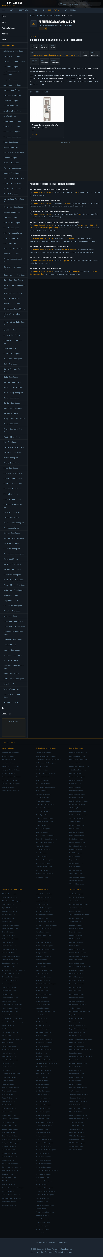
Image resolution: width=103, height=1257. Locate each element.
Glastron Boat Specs (11, 254)
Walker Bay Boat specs (77, 1136)
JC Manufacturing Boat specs (12, 1018)
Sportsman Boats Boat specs (46, 1149)
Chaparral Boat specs (43, 780)
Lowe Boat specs (41, 1015)
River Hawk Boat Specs (12, 489)
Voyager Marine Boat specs (45, 1212)
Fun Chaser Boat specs (44, 977)
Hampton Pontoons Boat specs (80, 1011)
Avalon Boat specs (8, 918)
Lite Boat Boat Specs (12, 353)
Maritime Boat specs (43, 1025)
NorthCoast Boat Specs (13, 408)
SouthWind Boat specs (10, 1129)
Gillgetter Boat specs (76, 1001)
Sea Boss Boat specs (43, 1098)
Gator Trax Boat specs (76, 990)
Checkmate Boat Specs (12, 183)
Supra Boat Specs (10, 616)
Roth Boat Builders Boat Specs (13, 505)
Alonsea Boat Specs (11, 66)
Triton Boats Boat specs (10, 1181)
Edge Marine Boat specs (10, 987)
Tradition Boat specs (9, 1177)
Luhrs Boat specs (42, 825)
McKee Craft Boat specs (10, 1049)
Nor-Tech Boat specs (9, 773)
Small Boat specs (42, 889)
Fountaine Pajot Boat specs (45, 804)
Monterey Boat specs (76, 835)
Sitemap (69, 1252)
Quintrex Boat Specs (11, 463)
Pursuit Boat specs (75, 856)
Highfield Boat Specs (12, 298)
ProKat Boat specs (75, 853)
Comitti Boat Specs (11, 194)
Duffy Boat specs (41, 966)
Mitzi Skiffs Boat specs (77, 1046)
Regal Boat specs (42, 853)
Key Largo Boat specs (43, 1004)
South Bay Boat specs (43, 1146)
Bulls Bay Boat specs (76, 949)
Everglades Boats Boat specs (79, 801)
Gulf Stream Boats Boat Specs (13, 260)
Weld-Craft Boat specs (77, 1143)
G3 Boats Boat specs (43, 980)
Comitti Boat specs (8, 966)
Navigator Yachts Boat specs (11, 770)
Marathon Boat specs (43, 1022)
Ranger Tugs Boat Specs (13, 478)
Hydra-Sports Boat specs (44, 815)
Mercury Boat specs (42, 1035)
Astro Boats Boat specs (44, 908)
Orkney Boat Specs (11, 413)
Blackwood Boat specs (43, 928)
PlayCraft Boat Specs (12, 437)
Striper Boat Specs (11, 600)
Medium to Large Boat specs (46, 748)
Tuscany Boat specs (42, 1198)
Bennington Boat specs (10, 928)
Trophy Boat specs (8, 1184)
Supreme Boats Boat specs (78, 1118)
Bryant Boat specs (8, 932)
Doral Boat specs (41, 790)
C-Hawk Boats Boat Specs (14, 152)
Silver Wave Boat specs (44, 1132)
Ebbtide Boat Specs (11, 228)
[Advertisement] (16, 728)
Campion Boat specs (9, 946)
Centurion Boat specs (76, 763)
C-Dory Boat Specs (11, 147)
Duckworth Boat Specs (12, 222)
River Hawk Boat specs (10, 1091)
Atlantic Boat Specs (11, 100)
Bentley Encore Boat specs (45, 921)
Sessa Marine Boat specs (10, 790)
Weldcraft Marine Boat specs (11, 1198)
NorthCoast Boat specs (10, 1060)
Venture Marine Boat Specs (14, 679)
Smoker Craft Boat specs (44, 1143)
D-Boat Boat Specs (11, 217)
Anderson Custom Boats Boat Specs (13, 73)
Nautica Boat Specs (11, 398)
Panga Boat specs (8, 1063)
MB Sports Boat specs (43, 1032)
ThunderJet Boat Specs (13, 640)
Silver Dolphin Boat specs (78, 1101)
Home (4, 10)
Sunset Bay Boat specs (44, 1174)
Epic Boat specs (7, 994)
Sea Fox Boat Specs (11, 528)
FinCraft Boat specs (76, 977)
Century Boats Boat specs (11, 956)
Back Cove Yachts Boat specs (46, 763)
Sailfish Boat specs (76, 863)
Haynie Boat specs (75, 1015)
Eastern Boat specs (76, 790)
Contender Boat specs (77, 777)
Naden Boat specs (75, 1053)
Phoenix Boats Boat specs (78, 1063)
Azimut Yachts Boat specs (11, 752)
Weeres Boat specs (42, 1219)
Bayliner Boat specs (42, 766)
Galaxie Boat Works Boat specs (46, 984)
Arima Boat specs (42, 904)
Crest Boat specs (42, 959)
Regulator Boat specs (76, 860)
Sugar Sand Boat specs (44, 1157)
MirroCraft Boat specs (76, 1042)
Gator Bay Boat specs (43, 987)
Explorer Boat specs (76, 973)
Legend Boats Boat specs (78, 1029)
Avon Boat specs (75, 921)
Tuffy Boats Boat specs (77, 1125)
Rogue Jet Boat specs (9, 1098)
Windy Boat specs (42, 877)
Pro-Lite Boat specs (42, 1077)
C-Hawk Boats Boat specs (11, 939)
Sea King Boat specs (43, 1108)
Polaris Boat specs (75, 1070)
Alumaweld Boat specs (43, 901)
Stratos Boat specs (42, 1153)
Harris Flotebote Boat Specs (14, 275)
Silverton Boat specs (43, 863)
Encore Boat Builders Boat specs (80, 966)
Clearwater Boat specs (43, 956)
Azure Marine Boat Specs (13, 121)
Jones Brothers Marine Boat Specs (14, 323)
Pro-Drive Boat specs (76, 1073)
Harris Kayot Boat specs (44, 994)
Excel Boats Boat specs (77, 970)
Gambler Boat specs (76, 987)
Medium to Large (23, 10)
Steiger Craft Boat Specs (13, 590)
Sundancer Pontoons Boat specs (47, 1170)
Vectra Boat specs (42, 1201)
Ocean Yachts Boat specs (10, 780)
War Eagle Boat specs (76, 1139)
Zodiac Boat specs (42, 1233)
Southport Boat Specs (12, 564)
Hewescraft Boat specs (10, 1011)
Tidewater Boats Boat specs (45, 1191)
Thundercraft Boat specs (44, 1188)
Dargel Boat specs (75, 959)
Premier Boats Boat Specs (14, 447)
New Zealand (62, 1243)
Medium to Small (54, 10)
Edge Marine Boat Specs (13, 233)
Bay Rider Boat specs (43, 911)
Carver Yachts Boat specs (44, 777)
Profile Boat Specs (11, 458)
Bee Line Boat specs (76, 935)
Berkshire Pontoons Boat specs (47, 925)
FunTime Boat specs (43, 811)
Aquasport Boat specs (9, 911)
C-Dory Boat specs (8, 935)
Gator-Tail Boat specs (76, 994)
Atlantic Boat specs (8, 914)
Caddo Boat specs (8, 942)
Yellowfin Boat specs (9, 1205)
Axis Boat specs (7, 921)
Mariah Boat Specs (11, 377)
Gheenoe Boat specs (76, 997)
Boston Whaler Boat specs (78, 759)
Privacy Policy (60, 1252)
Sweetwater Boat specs (44, 1181)
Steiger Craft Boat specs (10, 1143)
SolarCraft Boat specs (76, 1105)
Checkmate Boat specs (10, 959)
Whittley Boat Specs (11, 689)
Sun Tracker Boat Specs (13, 606)
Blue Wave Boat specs (76, 942)
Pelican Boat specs (75, 1060)
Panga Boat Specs (11, 424)
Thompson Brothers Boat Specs (13, 633)
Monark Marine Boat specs (44, 1042)
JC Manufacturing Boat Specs (12, 315)
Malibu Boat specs (8, 1035)
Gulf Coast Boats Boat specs (79, 815)
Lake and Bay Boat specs (77, 1025)
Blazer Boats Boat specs (44, 932)
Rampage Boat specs (43, 849)
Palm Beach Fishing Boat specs (46, 1060)
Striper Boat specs (8, 1149)
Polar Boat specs (8, 1070)
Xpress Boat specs (42, 1226)
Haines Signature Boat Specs (12, 268)
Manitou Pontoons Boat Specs (13, 370)
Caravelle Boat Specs (12, 173)
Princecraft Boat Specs (12, 452)
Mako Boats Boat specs (10, 1032)
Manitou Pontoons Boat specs (12, 1039)
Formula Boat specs (42, 797)
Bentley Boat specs (42, 918)
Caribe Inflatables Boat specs (79, 953)
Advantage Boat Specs (12, 56)
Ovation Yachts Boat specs (45, 842)
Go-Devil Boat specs (76, 1008)
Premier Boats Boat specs (11, 1073)
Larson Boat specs (75, 828)
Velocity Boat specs (8, 1191)
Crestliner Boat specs (43, 963)
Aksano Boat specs (75, 901)
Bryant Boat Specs (11, 142)
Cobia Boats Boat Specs (13, 189)
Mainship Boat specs (43, 828)
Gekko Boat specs (42, 990)
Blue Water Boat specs (43, 935)
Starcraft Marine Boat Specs (14, 585)
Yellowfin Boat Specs (11, 702)
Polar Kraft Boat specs (76, 1067)
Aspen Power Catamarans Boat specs (48, 759)
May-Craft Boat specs (9, 1046)
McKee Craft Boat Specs (13, 387)
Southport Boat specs (9, 1125)
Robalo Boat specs (8, 1094)
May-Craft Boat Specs (12, 382)
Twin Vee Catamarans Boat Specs (14, 666)
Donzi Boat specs (75, 783)
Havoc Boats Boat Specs (13, 280)
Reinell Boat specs (42, 1087)
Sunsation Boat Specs (12, 611)
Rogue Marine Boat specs (78, 1087)
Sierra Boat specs (42, 1129)
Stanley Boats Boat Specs (14, 580)
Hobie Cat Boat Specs (12, 303)
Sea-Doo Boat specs (43, 1112)
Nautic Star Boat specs (43, 1049)
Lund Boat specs (41, 1018)
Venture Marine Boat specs (11, 1194)
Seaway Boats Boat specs (11, 1118)
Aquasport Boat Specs (12, 95)
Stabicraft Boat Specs (12, 574)
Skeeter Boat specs (42, 1136)
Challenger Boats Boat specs (79, 766)
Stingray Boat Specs (11, 595)
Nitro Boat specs (41, 1053)
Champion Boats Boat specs (45, 949)
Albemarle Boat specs (43, 752)
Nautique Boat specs (9, 1056)
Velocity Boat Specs (11, 673)
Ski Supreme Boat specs (44, 1139)
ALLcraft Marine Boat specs (78, 904)
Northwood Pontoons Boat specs (80, 1056)
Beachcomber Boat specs (45, 914)
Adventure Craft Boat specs (11, 901)
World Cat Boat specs (76, 884)
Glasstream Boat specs (10, 997)
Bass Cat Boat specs (76, 925)
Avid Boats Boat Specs (12, 111)
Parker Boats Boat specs (77, 846)
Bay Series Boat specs (77, 928)
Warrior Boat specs (42, 1215)
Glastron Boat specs (9, 1001)
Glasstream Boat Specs (13, 248)
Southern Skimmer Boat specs (80, 1108)
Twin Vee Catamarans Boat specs (13, 1188)
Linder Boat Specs (11, 348)
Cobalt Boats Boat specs (77, 770)
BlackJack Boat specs (76, 939)
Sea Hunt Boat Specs (12, 533)
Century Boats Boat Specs (14, 178)
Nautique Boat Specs (12, 403)
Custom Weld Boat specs (10, 973)
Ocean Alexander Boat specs (12, 777)
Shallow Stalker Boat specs (78, 1094)
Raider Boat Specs (11, 468)
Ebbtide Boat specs (8, 984)
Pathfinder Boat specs (43, 1070)
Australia (52, 1243)
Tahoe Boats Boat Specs (13, 621)
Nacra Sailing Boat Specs (13, 393)
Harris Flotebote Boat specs (11, 1008)
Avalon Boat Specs (11, 105)
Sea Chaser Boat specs (44, 1105)
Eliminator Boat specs (76, 797)
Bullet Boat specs (75, 946)
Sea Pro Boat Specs (11, 543)
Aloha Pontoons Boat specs (45, 894)
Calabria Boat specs (42, 939)
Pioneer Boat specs (42, 1073)
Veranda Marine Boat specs (45, 1205)
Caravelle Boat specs (9, 953)
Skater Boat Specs (11, 559)
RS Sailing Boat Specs (12, 512)
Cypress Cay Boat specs (10, 977)
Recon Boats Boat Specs (13, 484)
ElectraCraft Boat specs (44, 970)
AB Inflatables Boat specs (10, 894)
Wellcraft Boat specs (43, 870)
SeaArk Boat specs (75, 1091)
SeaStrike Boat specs (43, 1115)
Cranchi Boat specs (8, 756)
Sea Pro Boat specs (8, 1112)
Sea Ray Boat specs (8, 787)
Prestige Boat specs (43, 846)
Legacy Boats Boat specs (44, 821)
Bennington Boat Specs (12, 126)
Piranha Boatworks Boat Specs (13, 430)
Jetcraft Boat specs (76, 818)
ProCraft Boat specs (42, 1080)
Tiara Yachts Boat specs (44, 866)
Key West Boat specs (9, 1029)
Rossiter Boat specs (43, 1091)
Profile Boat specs (8, 1080)
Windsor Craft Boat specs (44, 873)
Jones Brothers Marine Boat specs (14, 1022)
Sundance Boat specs (43, 1167)
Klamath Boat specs (76, 1022)
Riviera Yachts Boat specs (11, 783)
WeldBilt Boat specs (76, 1146)
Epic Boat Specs (10, 243)
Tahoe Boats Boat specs (10, 1163)
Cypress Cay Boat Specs (13, 212)
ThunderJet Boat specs (10, 1170)
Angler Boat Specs (11, 80)
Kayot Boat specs (8, 1025)
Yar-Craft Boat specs (76, 1149)
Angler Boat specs (8, 904)
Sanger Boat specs (42, 1094)
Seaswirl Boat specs (76, 870)
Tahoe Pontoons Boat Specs (14, 626)
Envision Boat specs (9, 990)
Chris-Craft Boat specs (44, 783)
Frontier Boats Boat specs (78, 984)
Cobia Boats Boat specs (10, 963)
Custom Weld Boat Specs (13, 207)
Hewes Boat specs (42, 997)
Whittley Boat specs (9, 1201)
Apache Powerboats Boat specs (46, 756)
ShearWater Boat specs (44, 1125)
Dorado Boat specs (75, 787)
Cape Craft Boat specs (43, 942)
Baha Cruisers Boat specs (78, 752)
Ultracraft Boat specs (76, 1132)
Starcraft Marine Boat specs (11, 1139)
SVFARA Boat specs (42, 1177)
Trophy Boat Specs (11, 660)
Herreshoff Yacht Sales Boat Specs (14, 286)
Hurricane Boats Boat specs (11, 1015)
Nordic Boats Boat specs (77, 839)
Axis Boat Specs (10, 116)
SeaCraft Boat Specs (12, 549)
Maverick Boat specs (43, 1029)
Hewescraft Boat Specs (13, 293)
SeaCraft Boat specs (9, 1115)
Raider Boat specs (8, 1084)
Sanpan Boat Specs (11, 517)
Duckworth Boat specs (10, 980)
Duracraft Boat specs (76, 963)
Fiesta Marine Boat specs (77, 804)
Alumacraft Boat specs (43, 897)
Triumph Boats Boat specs (45, 1194)
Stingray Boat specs (9, 1146)
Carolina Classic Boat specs (45, 773)
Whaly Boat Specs (10, 684)
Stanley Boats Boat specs (10, 1136)
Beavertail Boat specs (76, 932)
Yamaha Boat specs (42, 1229)
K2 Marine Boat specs (76, 1018)
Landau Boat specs (42, 1008)
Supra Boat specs (8, 1160)
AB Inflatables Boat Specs (13, 51)
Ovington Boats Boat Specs (14, 418)
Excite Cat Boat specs (43, 794)
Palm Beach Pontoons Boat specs (47, 1063)
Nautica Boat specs (8, 1053)
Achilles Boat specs (76, 894)
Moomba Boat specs (42, 1046)
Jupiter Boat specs (75, 821)
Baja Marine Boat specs (77, 756)
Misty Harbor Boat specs (44, 1039)
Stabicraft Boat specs (9, 1132)
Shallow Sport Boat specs (44, 1122)
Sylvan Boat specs (42, 1184)
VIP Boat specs (41, 1208)
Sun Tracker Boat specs (10, 1153)
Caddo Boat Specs (11, 157)
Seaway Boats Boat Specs (14, 554)
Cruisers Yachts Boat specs (45, 787)
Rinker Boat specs (42, 856)
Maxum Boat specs (42, 832)
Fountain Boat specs (43, 801)
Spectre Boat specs (76, 873)
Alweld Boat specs (75, 911)
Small (43, 10)
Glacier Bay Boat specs (77, 808)
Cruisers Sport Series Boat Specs (14, 200)
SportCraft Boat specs (77, 877)
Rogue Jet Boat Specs (12, 499)
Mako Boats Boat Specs (13, 359)
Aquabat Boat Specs (12, 90)
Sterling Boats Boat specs (78, 1115)
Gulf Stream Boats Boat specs (12, 1004)
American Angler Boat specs (79, 914)
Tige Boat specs (7, 1174)
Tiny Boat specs (75, 889)
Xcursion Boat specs (43, 1222)
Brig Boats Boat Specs (12, 137)
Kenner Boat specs (42, 1001)
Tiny (65, 10)
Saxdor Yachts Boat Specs (14, 523)
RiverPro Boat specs (76, 1084)
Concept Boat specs (76, 773)
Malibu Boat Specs (11, 364)
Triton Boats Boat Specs (13, 655)
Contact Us (6, 714)
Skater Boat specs (8, 1122)
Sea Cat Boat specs (42, 1101)
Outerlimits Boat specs (77, 842)
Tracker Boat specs (76, 1122)
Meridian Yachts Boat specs (45, 835)
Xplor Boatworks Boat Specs (12, 695)
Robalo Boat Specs (11, 494)
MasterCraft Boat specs (77, 832)
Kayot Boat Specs (10, 330)
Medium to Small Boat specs (12, 889)
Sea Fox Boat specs (8, 1105)
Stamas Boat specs (76, 880)
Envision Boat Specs (11, 238)
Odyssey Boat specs (43, 1056)
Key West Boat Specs (12, 335)
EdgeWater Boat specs (77, 794)
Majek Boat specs (75, 1035)
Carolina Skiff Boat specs (44, 946)
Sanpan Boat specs (8, 1101)
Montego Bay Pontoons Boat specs (81, 1049)
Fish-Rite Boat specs (76, 980)
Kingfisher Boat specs (77, 825)
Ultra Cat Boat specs (76, 1129)
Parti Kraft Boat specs (43, 1067)
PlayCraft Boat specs (9, 1067)
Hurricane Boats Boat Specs (14, 309)
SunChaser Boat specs (44, 1160)
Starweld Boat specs (76, 1112)
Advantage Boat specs (9, 897)
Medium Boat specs (76, 748)
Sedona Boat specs (42, 1118)
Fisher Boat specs (42, 973)
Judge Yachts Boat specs (44, 818)
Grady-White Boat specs (77, 811)
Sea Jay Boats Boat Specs (14, 538)
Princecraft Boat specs (10, 1077)
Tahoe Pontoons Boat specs (11, 1167)
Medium (34, 10)
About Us (40, 1252)
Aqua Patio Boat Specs (12, 85)
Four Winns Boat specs (44, 808)
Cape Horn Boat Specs (12, 168)
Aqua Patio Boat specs (9, 908)
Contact (73, 10)
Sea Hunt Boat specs (9, 1108)
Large (11, 10)
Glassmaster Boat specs (77, 1004)
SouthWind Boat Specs (12, 569)
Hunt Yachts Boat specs (10, 763)
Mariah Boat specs (8, 1042)
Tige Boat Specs (10, 645)
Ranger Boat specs (42, 1084)
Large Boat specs (8, 748)
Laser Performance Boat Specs (13, 341)
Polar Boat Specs (10, 442)
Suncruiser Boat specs (44, 1163)
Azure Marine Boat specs (10, 925)
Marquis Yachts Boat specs (11, 766)
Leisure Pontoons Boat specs (46, 1011)
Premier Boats (55, 15)
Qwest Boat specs (75, 1080)
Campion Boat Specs (12, 163)
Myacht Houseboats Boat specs (46, 839)
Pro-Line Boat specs (76, 849)
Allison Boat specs (75, 908)
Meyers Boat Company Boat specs (81, 1039)
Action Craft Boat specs (77, 897)
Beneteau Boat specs (43, 770)
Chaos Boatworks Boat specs (79, 956)
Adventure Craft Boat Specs (14, 61)
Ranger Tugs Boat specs (10, 1087)
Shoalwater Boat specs (77, 1098)
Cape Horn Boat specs (9, 949)
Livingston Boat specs (77, 1032)
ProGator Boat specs (76, 1077)
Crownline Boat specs (76, 780)
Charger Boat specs (42, 953)
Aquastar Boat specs (76, 918)
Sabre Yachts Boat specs (44, 860)
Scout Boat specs (75, 866)
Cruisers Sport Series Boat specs (13, 970)
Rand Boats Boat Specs (13, 473)
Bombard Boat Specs (12, 131)
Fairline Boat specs (8, 759)
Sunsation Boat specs (9, 1157)
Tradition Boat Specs (12, 650)
